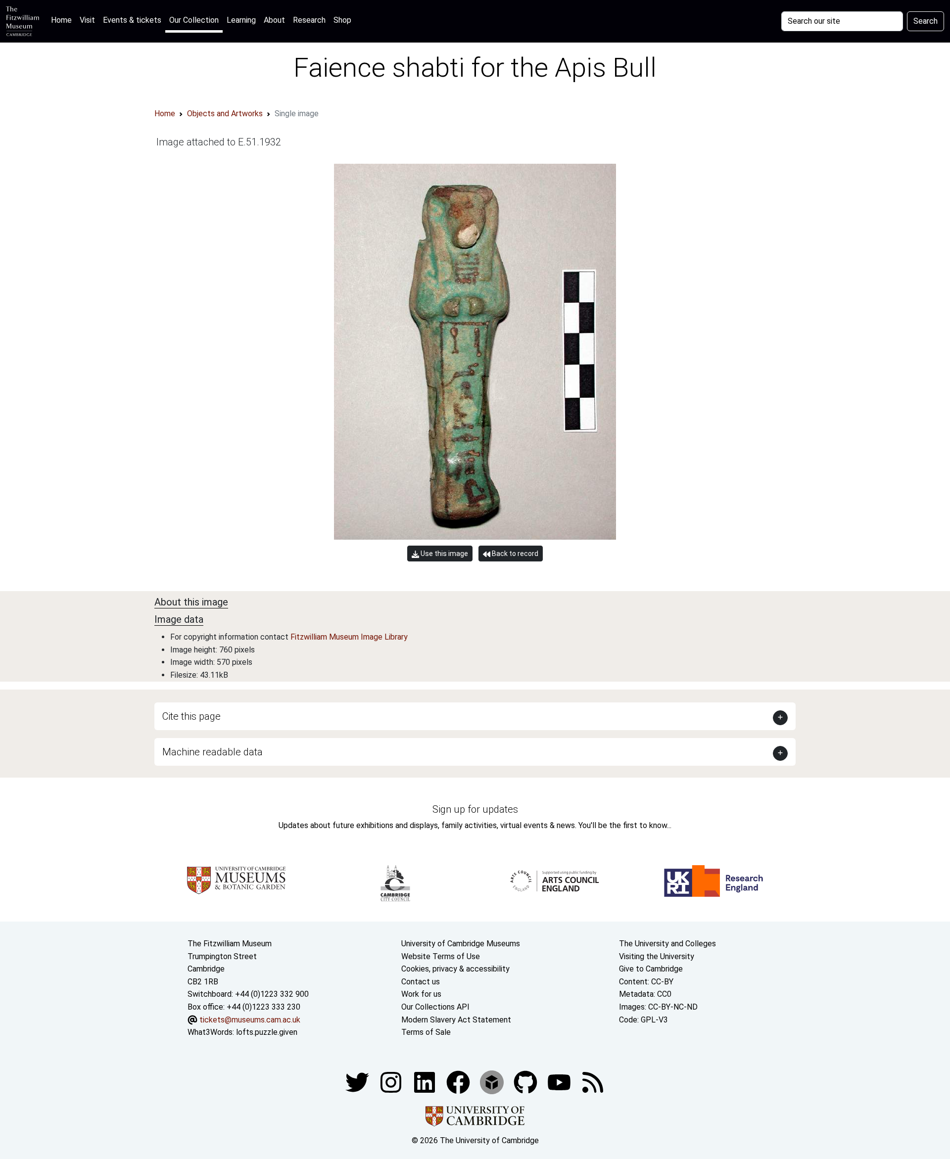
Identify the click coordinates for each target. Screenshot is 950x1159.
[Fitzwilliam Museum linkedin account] (459, 1081)
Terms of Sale (426, 1032)
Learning (241, 20)
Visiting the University (656, 956)
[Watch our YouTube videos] (560, 1081)
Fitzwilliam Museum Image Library (349, 637)
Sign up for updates (475, 809)
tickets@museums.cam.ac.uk (249, 1019)
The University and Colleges (667, 943)
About (274, 20)
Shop (342, 20)
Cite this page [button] (191, 716)
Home (63, 20)
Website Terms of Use (440, 956)
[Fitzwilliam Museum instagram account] (392, 1081)
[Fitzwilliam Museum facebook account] (425, 1081)
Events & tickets (132, 20)
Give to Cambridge (651, 969)
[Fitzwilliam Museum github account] (526, 1081)
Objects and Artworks (225, 113)
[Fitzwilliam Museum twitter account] (358, 1081)
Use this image (443, 553)
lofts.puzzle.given (266, 1032)
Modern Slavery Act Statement (456, 1019)
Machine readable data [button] (212, 752)
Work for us (421, 994)
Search (925, 21)
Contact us (420, 981)
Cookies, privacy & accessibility (455, 969)
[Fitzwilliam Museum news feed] (593, 1081)
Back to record (514, 553)
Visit (87, 20)
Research (309, 20)
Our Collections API (435, 1007)
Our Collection (194, 20)
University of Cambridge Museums (460, 943)
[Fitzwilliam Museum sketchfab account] (493, 1081)
